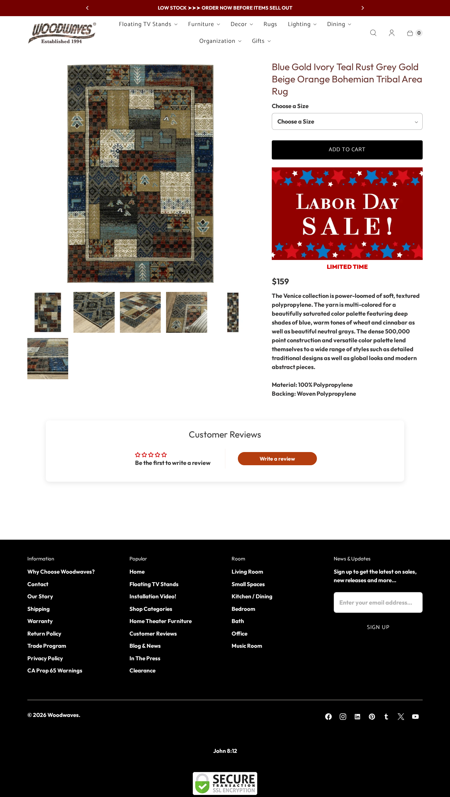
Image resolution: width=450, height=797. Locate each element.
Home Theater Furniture (160, 620)
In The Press (144, 658)
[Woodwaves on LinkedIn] (357, 717)
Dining (336, 24)
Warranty (40, 620)
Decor (239, 24)
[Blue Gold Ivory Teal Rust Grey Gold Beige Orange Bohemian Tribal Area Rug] (140, 174)
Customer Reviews (153, 633)
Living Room (247, 571)
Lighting (299, 24)
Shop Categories (150, 608)
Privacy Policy (45, 658)
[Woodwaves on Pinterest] (372, 717)
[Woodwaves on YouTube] (415, 717)
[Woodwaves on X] (401, 717)
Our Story (40, 596)
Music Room (247, 645)
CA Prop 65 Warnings (54, 670)
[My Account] (391, 33)
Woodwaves (63, 714)
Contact (37, 584)
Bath (238, 620)
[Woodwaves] (62, 33)
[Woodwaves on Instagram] (343, 717)
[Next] (362, 8)
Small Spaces (248, 584)
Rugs (270, 24)
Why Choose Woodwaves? (61, 571)
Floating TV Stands (145, 24)
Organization (217, 41)
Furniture (201, 24)
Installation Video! (152, 596)
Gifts (258, 41)
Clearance (142, 670)
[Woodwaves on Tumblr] (386, 717)
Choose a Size (290, 106)
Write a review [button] (277, 458)
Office (239, 633)
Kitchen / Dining (252, 596)
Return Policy (44, 633)
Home (137, 571)
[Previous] (87, 8)
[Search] (373, 33)
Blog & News (145, 645)
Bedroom (243, 608)
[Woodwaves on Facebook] (328, 717)
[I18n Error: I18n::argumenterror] (47, 312)
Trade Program (46, 645)
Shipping (38, 608)
